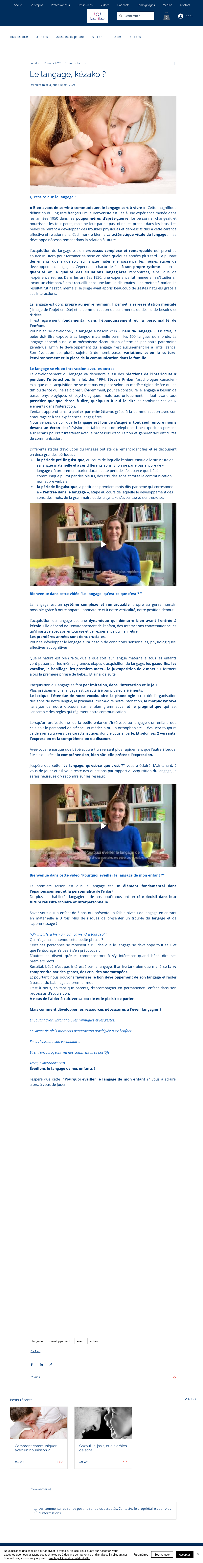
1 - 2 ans (116, 37)
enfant (94, 1341)
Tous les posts (19, 37)
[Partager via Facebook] (32, 1365)
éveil (80, 1341)
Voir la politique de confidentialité (69, 1558)
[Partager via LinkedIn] (41, 1365)
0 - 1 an (97, 37)
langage (37, 1341)
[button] (166, 16)
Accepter (184, 1554)
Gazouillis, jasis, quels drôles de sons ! (103, 1448)
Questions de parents (70, 37)
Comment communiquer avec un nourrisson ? (35, 1448)
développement (60, 1341)
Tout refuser (162, 1554)
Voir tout (190, 1399)
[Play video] (103, 544)
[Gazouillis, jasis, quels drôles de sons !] (103, 1423)
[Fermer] (198, 1554)
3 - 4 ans (42, 37)
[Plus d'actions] (174, 63)
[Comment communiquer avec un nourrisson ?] (38, 1423)
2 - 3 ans (135, 37)
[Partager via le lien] (51, 1365)
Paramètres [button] (140, 1554)
